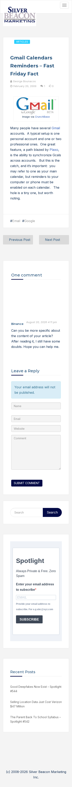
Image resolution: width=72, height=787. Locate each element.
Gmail (56, 128)
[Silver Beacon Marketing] (19, 15)
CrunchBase (42, 116)
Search (52, 512)
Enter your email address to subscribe (35, 587)
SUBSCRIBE (29, 619)
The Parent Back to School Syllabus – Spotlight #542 (35, 719)
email (16, 221)
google (29, 221)
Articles (22, 41)
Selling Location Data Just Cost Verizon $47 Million (36, 704)
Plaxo (54, 150)
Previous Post (19, 240)
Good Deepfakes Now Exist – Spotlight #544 (35, 689)
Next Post (52, 240)
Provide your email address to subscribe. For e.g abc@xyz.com (34, 607)
